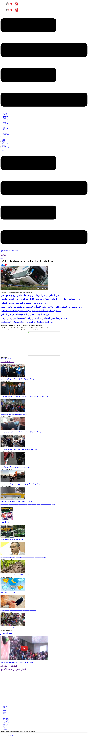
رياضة (3, 142)
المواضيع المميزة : (15, 250)
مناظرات (5, 130)
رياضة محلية (5, 119)
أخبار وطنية (5, 114)
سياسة (4, 117)
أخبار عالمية (5, 116)
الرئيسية (5, 113)
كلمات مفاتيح (6, 134)
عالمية (3, 139)
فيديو (4, 127)
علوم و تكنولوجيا (6, 124)
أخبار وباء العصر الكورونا (6, 250)
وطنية (3, 137)
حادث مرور (8, 358)
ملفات (4, 122)
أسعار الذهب (5, 128)
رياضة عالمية (6, 120)
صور (4, 125)
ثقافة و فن (5, 123)
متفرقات (5, 131)
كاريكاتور (5, 133)
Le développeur (13, 735)
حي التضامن (3, 358)
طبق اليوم (5, 129)
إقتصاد (4, 118)
